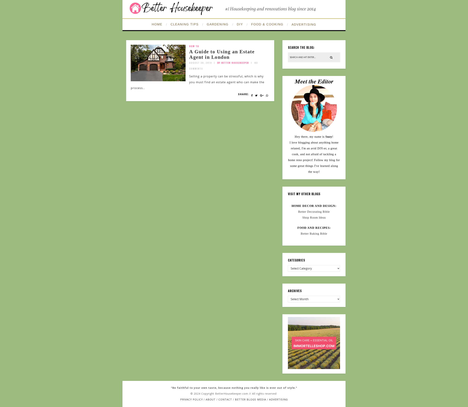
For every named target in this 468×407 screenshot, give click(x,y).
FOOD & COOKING (267, 24)
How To (194, 46)
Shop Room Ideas (314, 217)
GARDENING (218, 24)
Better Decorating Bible (314, 211)
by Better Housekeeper (233, 62)
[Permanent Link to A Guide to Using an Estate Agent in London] (158, 80)
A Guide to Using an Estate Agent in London (221, 54)
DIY (240, 24)
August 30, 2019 (200, 62)
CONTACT (225, 399)
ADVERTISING (304, 24)
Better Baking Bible (314, 233)
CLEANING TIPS (185, 24)
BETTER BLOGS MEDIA (250, 399)
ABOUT (211, 399)
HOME (157, 24)
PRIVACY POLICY (191, 399)
